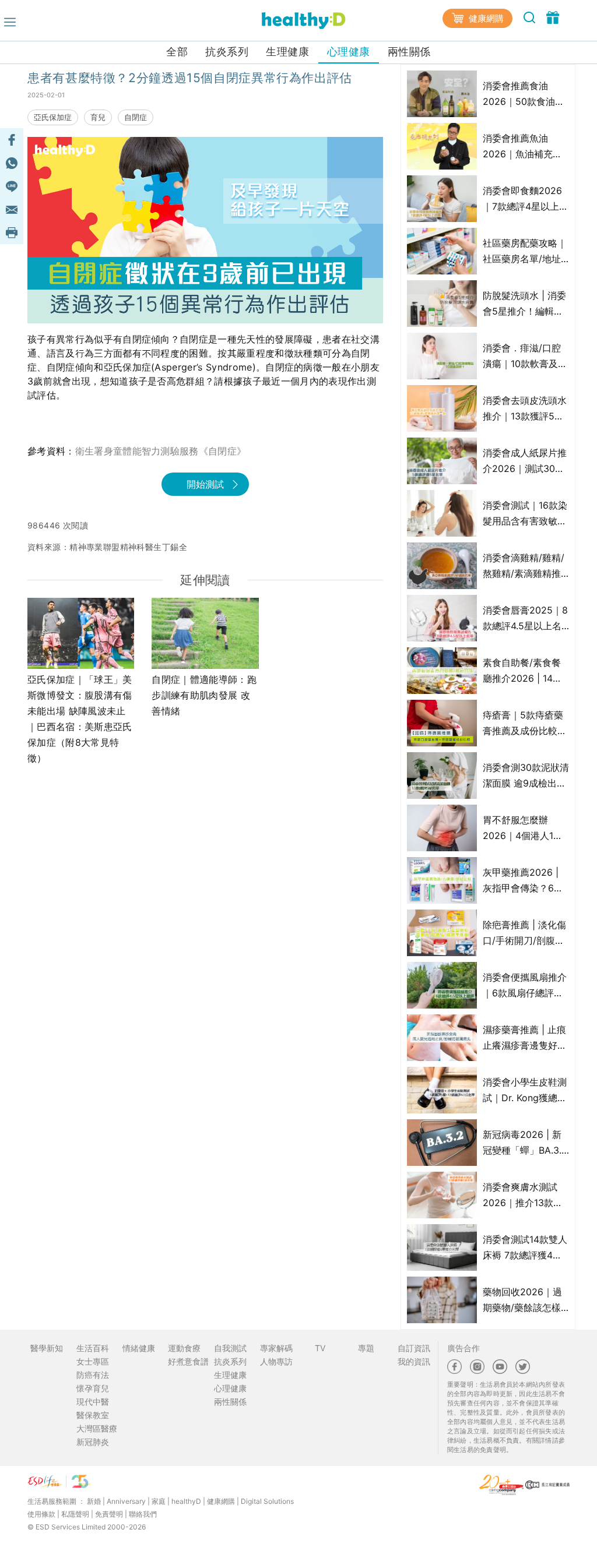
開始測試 (205, 484)
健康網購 (485, 18)
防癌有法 (92, 1375)
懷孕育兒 (92, 1388)
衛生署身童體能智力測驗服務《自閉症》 (161, 451)
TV (320, 1348)
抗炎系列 (226, 51)
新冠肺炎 (92, 1442)
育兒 (98, 117)
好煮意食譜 (188, 1361)
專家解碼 (276, 1348)
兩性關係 (409, 51)
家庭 (159, 1501)
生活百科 (92, 1348)
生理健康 (287, 51)
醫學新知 (46, 1348)
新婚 (94, 1501)
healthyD (186, 1501)
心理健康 (348, 51)
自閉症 (135, 117)
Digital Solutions (267, 1501)
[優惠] (553, 17)
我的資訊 (414, 1361)
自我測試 (230, 1348)
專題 (366, 1348)
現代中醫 (92, 1402)
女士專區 (92, 1361)
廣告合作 (463, 1348)
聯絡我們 (143, 1514)
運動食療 (184, 1348)
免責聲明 (109, 1514)
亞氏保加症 (53, 117)
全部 (177, 51)
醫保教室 (92, 1415)
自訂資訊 (414, 1348)
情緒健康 (138, 1348)
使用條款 (41, 1514)
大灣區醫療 (96, 1428)
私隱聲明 (75, 1514)
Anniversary (126, 1501)
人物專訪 (276, 1361)
